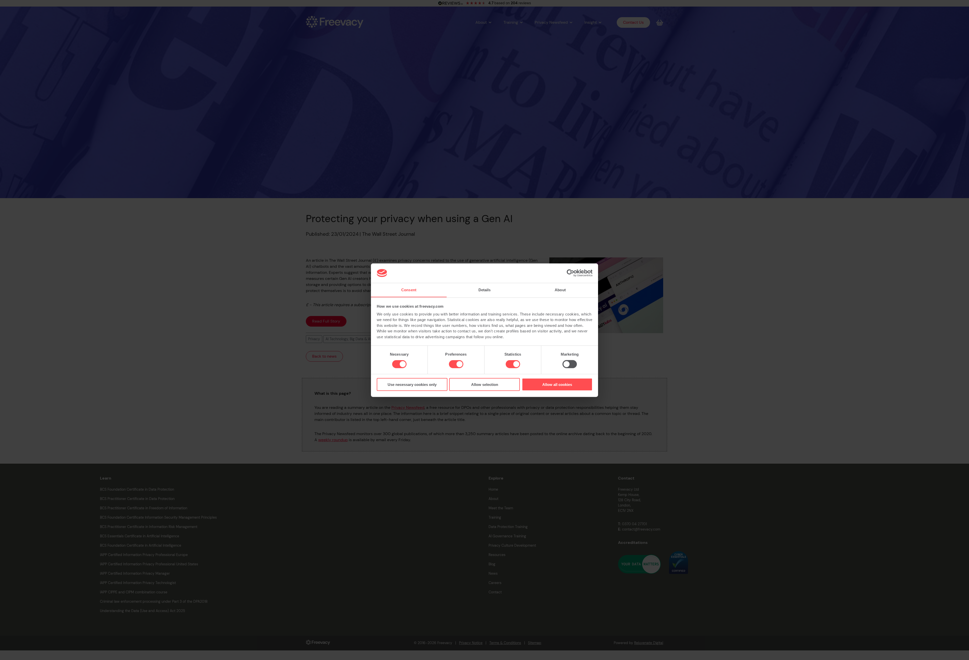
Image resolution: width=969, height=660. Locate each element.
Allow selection (484, 384)
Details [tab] (484, 289)
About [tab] (560, 289)
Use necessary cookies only (412, 384)
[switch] (456, 364)
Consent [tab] (408, 289)
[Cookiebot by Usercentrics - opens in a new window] (570, 273)
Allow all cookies (557, 384)
